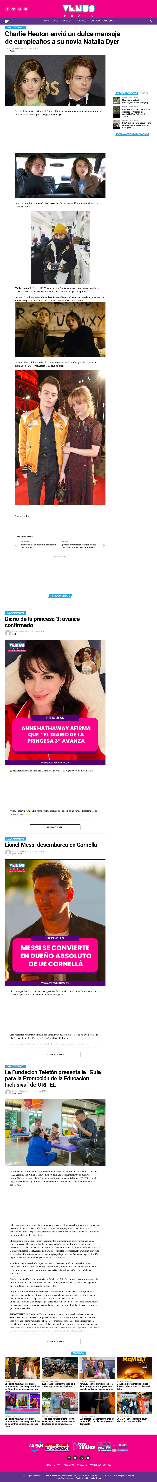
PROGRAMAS (66, 21)
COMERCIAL (108, 21)
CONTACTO (95, 21)
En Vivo (57, 1465)
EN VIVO (55, 21)
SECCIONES (81, 21)
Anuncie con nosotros (100, 1465)
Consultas (82, 1465)
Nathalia (18, 1093)
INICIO (46, 21)
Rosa (17, 634)
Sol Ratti (18, 854)
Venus (12, 51)
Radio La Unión (82, 1478)
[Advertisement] (60, 136)
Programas (69, 1465)
